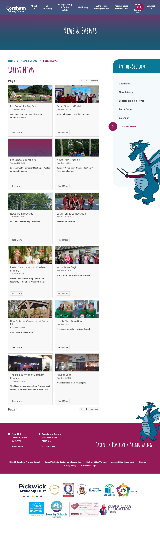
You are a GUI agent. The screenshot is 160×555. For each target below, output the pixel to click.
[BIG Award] (129, 490)
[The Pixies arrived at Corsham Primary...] (30, 362)
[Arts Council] (54, 490)
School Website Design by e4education (63, 462)
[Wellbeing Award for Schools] (84, 509)
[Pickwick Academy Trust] (33, 489)
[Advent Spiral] (77, 362)
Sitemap (142, 462)
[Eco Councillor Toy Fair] (30, 94)
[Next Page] (86, 81)
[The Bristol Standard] (82, 490)
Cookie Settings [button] (88, 465)
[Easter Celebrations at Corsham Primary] (30, 255)
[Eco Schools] (109, 490)
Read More (17, 132)
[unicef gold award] (36, 509)
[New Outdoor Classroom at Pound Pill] (30, 309)
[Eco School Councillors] (30, 147)
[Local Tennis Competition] (77, 201)
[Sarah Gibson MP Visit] (77, 94)
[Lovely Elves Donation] (77, 309)
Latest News (50, 60)
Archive (94, 80)
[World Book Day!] (77, 255)
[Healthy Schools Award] (56, 509)
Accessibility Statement (122, 462)
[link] (81, 81)
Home (11, 60)
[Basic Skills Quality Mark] (68, 490)
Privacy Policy (70, 465)
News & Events (28, 60)
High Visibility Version (96, 462)
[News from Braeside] (77, 147)
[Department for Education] (96, 489)
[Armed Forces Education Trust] (115, 509)
